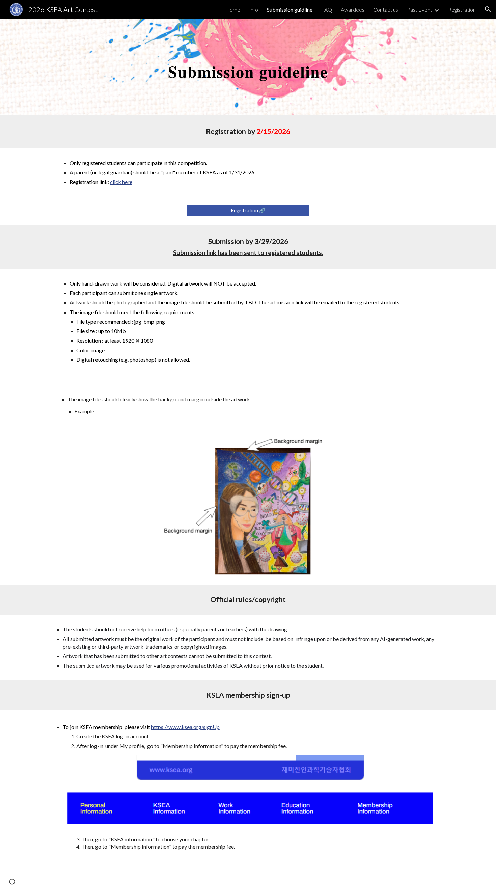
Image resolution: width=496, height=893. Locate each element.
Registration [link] (462, 9)
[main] (247, 67)
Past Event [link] (419, 9)
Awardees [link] (352, 9)
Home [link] (232, 9)
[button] (488, 9)
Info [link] (253, 9)
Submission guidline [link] (289, 9)
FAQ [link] (326, 9)
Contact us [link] (385, 9)
